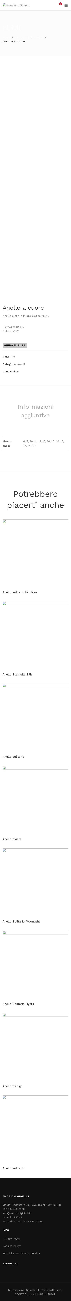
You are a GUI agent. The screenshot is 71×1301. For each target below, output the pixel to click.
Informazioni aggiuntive (35, 411)
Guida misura (14, 345)
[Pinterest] (28, 371)
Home (6, 37)
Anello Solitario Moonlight (21, 921)
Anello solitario (13, 756)
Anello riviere (12, 839)
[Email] (33, 371)
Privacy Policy (11, 1238)
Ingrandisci (63, 168)
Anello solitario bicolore (20, 592)
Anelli (38, 37)
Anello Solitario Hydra (18, 1004)
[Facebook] (22, 371)
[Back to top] (61, 1291)
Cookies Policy (12, 1246)
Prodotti (22, 37)
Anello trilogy (12, 1086)
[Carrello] (58, 5)
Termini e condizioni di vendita (21, 1253)
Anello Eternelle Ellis (17, 674)
